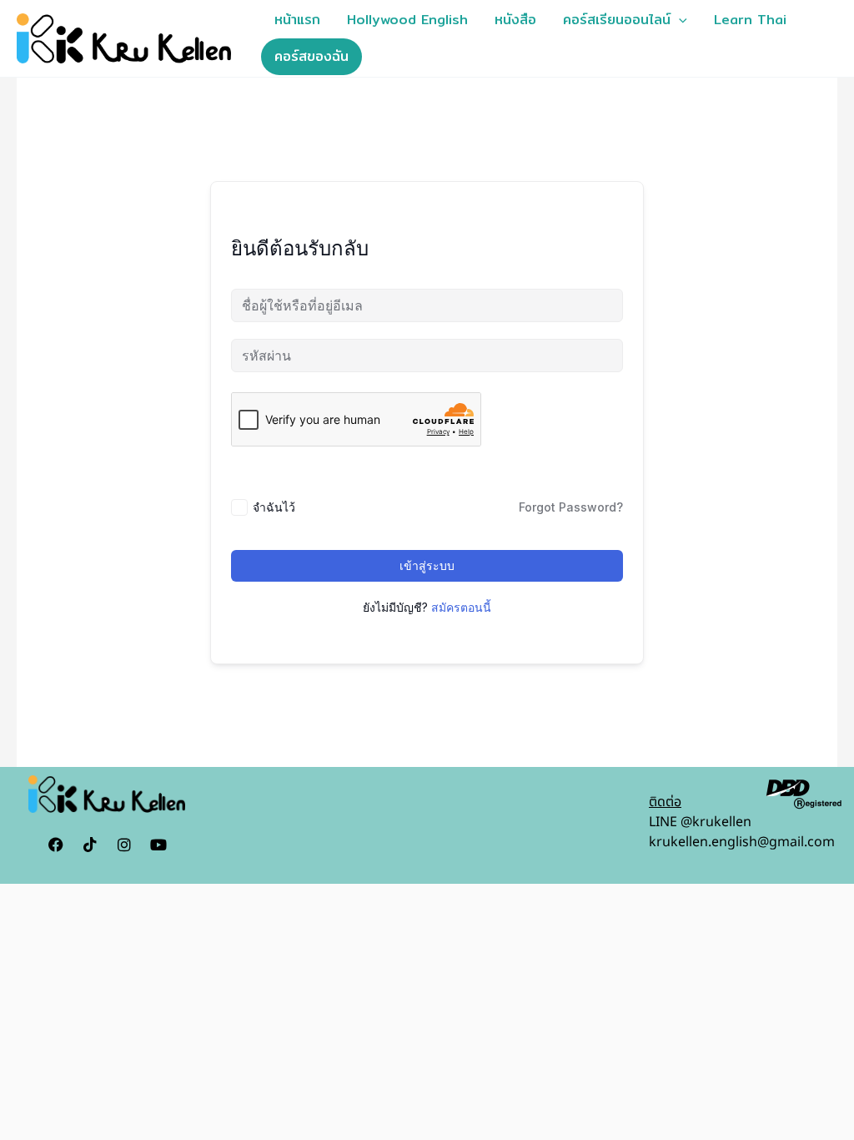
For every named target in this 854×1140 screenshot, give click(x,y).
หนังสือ (515, 19)
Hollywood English (407, 19)
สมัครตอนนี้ (461, 607)
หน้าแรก (297, 19)
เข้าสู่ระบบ (427, 565)
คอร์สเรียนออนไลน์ (617, 19)
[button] (679, 20)
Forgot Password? (571, 507)
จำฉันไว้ (274, 507)
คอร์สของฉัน (311, 56)
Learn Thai (750, 19)
